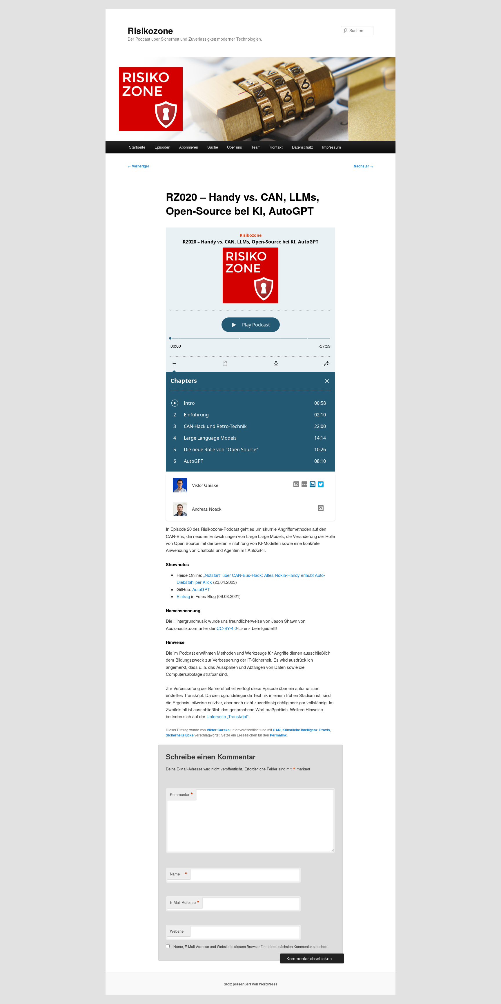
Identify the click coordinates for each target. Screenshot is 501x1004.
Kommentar (181, 794)
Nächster (363, 166)
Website (177, 931)
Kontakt (276, 147)
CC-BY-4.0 (227, 628)
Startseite (137, 147)
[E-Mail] (295, 485)
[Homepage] (303, 485)
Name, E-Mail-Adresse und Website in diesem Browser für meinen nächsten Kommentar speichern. (251, 946)
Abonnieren (188, 147)
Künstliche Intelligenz (299, 729)
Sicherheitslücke (180, 735)
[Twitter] (319, 485)
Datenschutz (302, 147)
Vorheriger (138, 166)
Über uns (234, 147)
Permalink (278, 735)
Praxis (324, 729)
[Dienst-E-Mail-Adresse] (319, 509)
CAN (277, 729)
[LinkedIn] (311, 485)
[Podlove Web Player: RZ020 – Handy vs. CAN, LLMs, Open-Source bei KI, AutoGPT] (250, 349)
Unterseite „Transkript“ (227, 716)
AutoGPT (201, 589)
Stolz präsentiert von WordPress (250, 984)
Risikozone (150, 30)
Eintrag (183, 596)
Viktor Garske (218, 729)
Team (256, 147)
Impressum (331, 147)
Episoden (162, 147)
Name (178, 874)
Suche (212, 147)
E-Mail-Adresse (184, 902)
